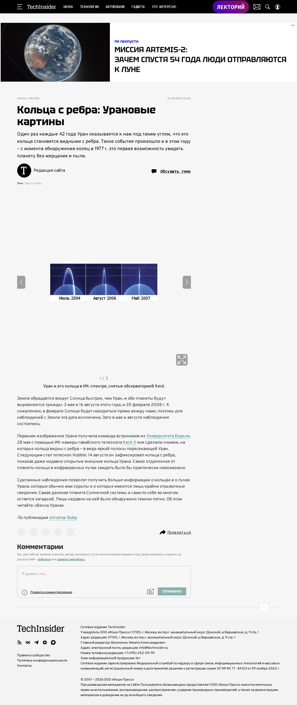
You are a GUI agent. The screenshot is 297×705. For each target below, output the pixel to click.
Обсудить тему (175, 171)
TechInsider (41, 7)
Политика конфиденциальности (42, 661)
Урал (28, 183)
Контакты (24, 666)
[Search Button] (267, 6)
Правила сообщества (33, 655)
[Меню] (19, 6)
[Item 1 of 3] (104, 282)
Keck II (129, 442)
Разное (34, 98)
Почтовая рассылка (257, 6)
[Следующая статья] (148, 607)
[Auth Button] (277, 6)
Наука (21, 98)
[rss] (19, 642)
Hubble (37, 183)
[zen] (44, 642)
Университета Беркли (168, 436)
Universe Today (63, 518)
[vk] (28, 642)
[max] (53, 642)
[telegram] (36, 642)
